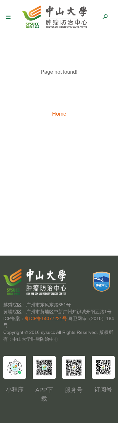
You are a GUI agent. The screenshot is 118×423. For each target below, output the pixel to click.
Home (59, 114)
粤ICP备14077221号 (46, 318)
